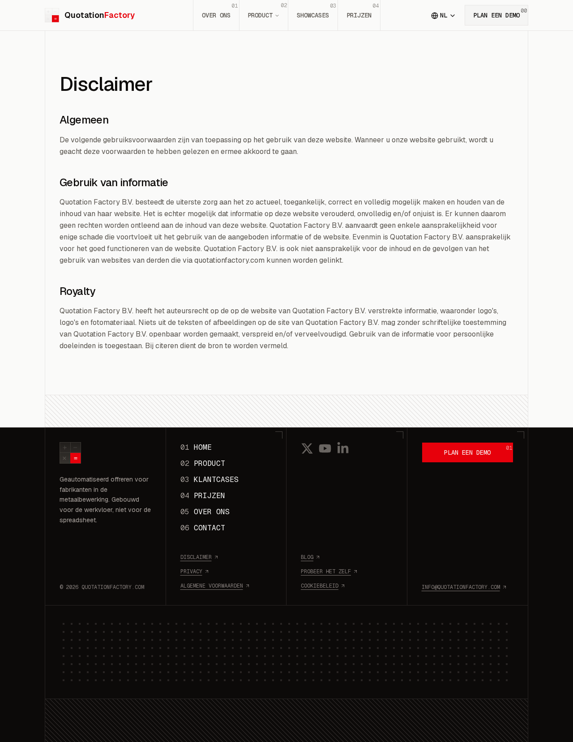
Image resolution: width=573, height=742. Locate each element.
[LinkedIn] (343, 448)
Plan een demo (500, 13)
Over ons (220, 10)
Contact (202, 528)
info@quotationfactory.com (461, 587)
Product (267, 10)
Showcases (316, 10)
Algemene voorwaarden (211, 585)
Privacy (191, 571)
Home (196, 447)
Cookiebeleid (319, 585)
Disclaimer (196, 557)
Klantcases (209, 479)
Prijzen (362, 10)
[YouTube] (325, 448)
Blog (307, 557)
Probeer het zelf (326, 571)
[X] (307, 448)
